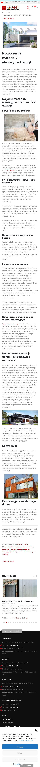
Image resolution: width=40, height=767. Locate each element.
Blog (26, 544)
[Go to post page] (20, 588)
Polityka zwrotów (7, 723)
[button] (37, 730)
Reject (20, 753)
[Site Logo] (13, 7)
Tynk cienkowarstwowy (10, 324)
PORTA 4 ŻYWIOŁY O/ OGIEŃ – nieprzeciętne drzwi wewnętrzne (18, 602)
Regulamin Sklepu (7, 719)
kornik (12, 549)
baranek (7, 547)
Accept (20, 747)
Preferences (20, 759)
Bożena (19, 544)
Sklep (4, 715)
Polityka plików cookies (19, 764)
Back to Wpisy (9, 18)
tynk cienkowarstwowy (24, 552)
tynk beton (13, 552)
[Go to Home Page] (2, 13)
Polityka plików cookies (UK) (11, 726)
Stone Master (10, 170)
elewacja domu (15, 547)
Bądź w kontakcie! (12, 631)
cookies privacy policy (26, 740)
